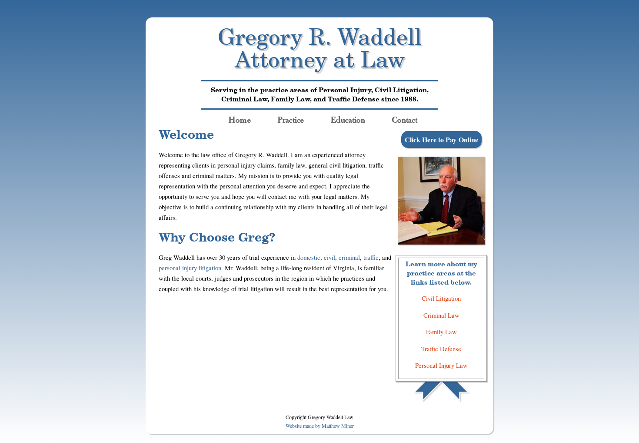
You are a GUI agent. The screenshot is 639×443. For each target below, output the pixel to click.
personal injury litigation (190, 268)
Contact (404, 118)
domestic (308, 257)
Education (348, 118)
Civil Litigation (441, 298)
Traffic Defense (441, 349)
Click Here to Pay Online (441, 139)
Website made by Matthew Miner (320, 425)
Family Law (441, 332)
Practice (291, 118)
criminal (349, 257)
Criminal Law (441, 315)
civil (329, 257)
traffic (371, 257)
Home (240, 118)
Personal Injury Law (441, 365)
